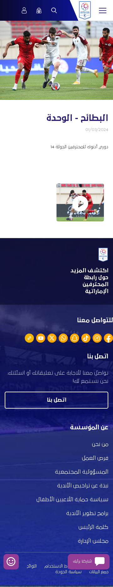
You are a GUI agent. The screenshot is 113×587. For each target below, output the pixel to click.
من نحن (100, 444)
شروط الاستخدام (60, 566)
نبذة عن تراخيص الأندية (82, 485)
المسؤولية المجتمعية (81, 472)
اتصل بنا (56, 400)
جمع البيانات (98, 572)
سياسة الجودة (68, 572)
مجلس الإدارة (93, 541)
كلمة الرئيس (93, 527)
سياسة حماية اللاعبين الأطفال (72, 499)
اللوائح (32, 566)
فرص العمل (95, 458)
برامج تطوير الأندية (87, 513)
